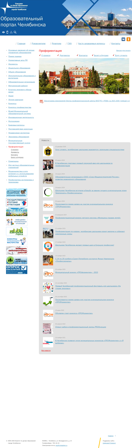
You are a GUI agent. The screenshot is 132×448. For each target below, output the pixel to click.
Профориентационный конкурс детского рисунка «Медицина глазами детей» (88, 218)
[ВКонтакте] (123, 39)
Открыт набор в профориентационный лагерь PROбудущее (80, 327)
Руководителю (39, 43)
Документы (65, 55)
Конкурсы (12, 103)
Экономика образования (18, 137)
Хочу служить (121, 55)
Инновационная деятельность (21, 117)
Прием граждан (15, 56)
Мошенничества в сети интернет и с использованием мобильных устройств (21, 173)
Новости (45, 140)
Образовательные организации (21, 82)
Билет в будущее (101, 55)
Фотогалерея (13, 121)
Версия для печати (123, 50)
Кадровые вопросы (16, 125)
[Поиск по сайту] (15, 32)
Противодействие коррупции (20, 129)
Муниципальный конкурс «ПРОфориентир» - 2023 (76, 272)
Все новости (46, 350)
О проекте (45, 55)
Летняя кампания (15, 100)
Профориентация (15, 147)
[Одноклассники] (128, 39)
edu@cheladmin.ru (61, 445)
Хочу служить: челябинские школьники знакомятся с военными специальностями (89, 150)
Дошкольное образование (19, 68)
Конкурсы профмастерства (19, 107)
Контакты (115, 43)
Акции (10, 96)
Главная (21, 43)
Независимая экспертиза (19, 133)
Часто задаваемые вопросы (91, 43)
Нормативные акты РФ (18, 60)
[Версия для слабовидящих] (3, 32)
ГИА (70, 43)
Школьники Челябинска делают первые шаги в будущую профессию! (84, 245)
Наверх (110, 436)
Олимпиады (13, 161)
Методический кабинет (18, 86)
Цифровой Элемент (109, 443)
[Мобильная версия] (7, 32)
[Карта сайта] (11, 32)
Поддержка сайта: (108, 441)
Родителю (56, 43)
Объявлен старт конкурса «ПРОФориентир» (74, 313)
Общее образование (17, 72)
